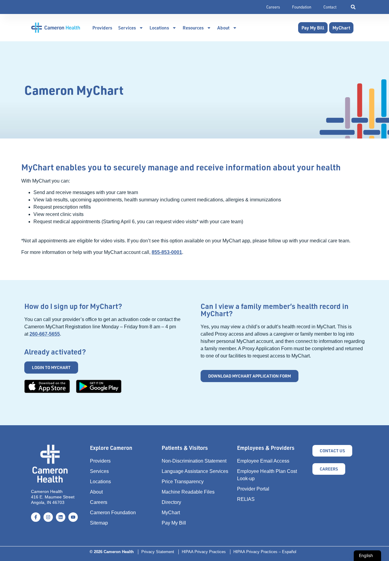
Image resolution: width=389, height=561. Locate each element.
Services (127, 28)
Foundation (301, 7)
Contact (329, 7)
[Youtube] (73, 517)
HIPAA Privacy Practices (204, 551)
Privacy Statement (157, 551)
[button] (353, 7)
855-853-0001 (167, 252)
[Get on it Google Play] (99, 386)
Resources (193, 28)
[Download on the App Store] (47, 386)
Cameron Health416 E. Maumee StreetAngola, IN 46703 (52, 497)
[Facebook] (35, 517)
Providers (102, 28)
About (223, 28)
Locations (159, 28)
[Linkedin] (60, 517)
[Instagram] (48, 517)
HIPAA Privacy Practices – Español (264, 551)
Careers (273, 7)
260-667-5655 (44, 334)
